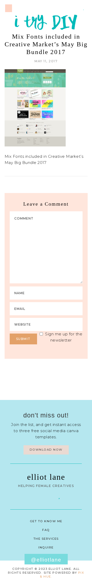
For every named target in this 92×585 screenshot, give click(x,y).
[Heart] (83, 8)
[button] (8, 8)
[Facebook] (32, 496)
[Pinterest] (70, 8)
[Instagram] (77, 8)
